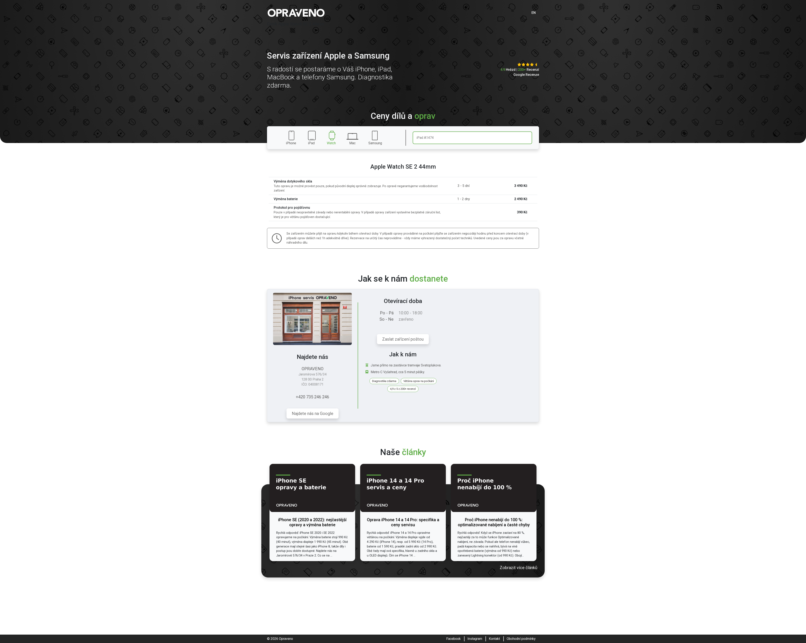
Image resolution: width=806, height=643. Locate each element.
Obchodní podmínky (521, 639)
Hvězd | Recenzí (519, 70)
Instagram (474, 639)
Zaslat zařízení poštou (403, 339)
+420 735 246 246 (312, 396)
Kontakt (494, 639)
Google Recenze (526, 75)
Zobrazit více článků (518, 567)
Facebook (453, 639)
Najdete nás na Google (312, 413)
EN (533, 13)
